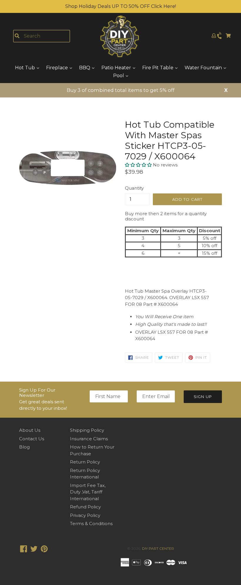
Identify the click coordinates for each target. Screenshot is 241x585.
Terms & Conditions (91, 523)
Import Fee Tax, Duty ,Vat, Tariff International (88, 492)
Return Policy (85, 462)
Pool (119, 75)
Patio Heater (116, 67)
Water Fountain (204, 67)
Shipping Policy (87, 430)
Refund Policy (85, 507)
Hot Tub (25, 67)
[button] (139, 165)
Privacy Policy (85, 515)
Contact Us (31, 438)
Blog (24, 447)
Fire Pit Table (158, 67)
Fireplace (57, 67)
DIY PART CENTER (158, 548)
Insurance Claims (89, 438)
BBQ (85, 67)
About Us (29, 430)
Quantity (134, 188)
